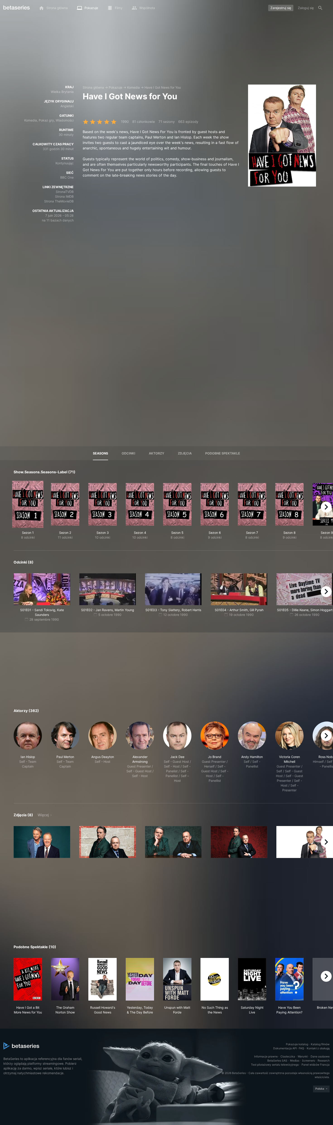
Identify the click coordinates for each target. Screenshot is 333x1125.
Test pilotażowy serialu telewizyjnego (275, 1064)
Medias (294, 1060)
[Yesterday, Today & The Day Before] (140, 979)
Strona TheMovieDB (59, 201)
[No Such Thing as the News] (214, 979)
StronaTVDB (65, 192)
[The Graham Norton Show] (65, 979)
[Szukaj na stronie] (320, 8)
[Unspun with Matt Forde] (177, 979)
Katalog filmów (320, 1044)
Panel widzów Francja (316, 1064)
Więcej (43, 815)
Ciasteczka (287, 1056)
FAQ (301, 1048)
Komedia (133, 87)
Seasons (100, 453)
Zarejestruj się (280, 8)
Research (324, 1060)
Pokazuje (115, 87)
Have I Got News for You (163, 87)
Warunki (303, 1056)
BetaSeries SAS (277, 1060)
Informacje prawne (266, 1056)
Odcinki (128, 453)
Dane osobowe (320, 1056)
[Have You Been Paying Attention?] (289, 979)
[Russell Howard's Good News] (102, 979)
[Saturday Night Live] (252, 979)
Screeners (308, 1060)
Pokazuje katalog (297, 1044)
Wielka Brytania (62, 92)
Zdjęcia (185, 453)
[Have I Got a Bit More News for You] (28, 979)
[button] (28, 757)
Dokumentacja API (285, 1048)
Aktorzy (156, 453)
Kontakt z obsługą (318, 1048)
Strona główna (93, 87)
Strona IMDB (64, 196)
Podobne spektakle (222, 453)
